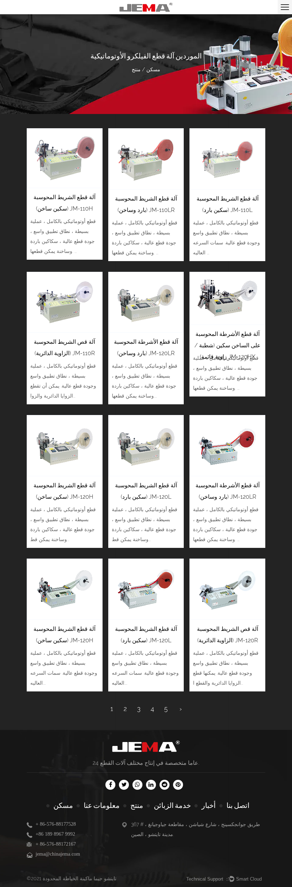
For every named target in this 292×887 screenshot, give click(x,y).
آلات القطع (112, 762)
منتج (136, 806)
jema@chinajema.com (58, 854)
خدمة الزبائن (172, 806)
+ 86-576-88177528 (56, 824)
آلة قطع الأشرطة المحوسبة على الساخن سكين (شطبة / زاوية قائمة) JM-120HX (227, 345)
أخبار (209, 806)
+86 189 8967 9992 (55, 834)
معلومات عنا (102, 806)
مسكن (153, 69)
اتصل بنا (238, 806)
